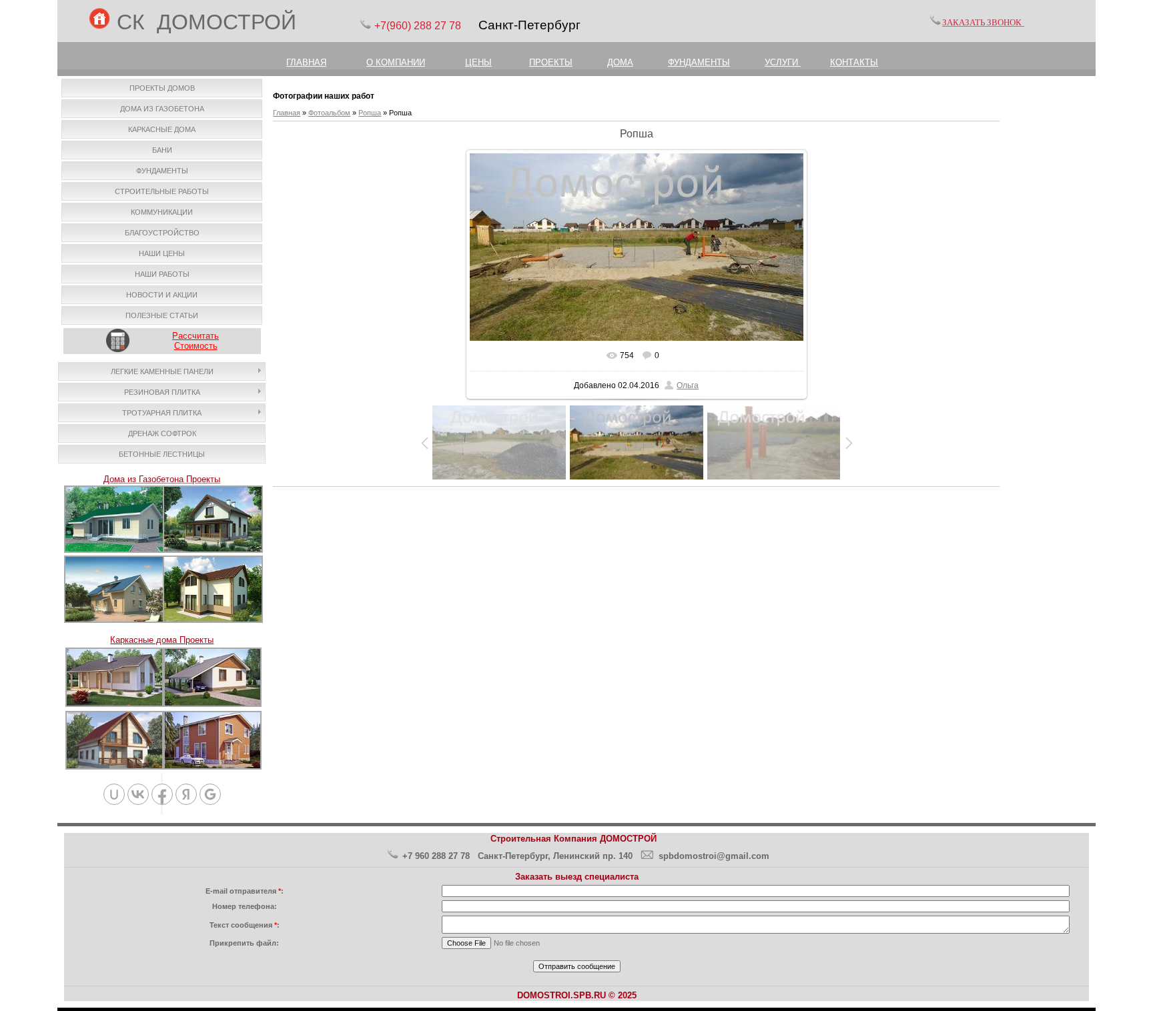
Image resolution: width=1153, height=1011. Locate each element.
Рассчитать (195, 336)
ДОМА (620, 62)
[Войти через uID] (114, 794)
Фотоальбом (329, 113)
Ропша (369, 113)
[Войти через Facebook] (162, 794)
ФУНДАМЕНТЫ (699, 62)
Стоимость (196, 346)
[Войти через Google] (210, 794)
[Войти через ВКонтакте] (138, 794)
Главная (286, 113)
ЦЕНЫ (478, 62)
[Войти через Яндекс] (186, 794)
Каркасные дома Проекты (162, 640)
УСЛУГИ (783, 62)
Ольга (688, 385)
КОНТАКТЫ (854, 62)
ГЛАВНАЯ (306, 62)
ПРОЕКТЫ (550, 62)
